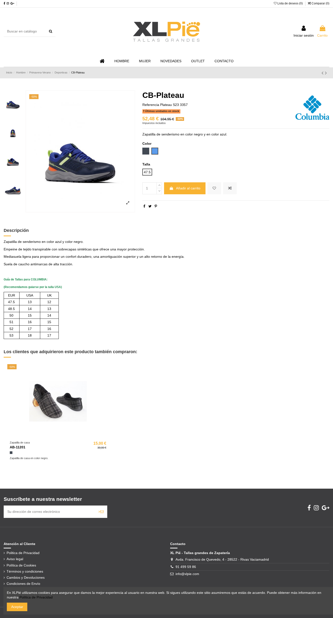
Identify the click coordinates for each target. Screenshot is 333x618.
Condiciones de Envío (23, 584)
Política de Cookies (21, 565)
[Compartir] (144, 206)
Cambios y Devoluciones (26, 577)
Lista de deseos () (290, 3)
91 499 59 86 (186, 567)
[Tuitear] (150, 206)
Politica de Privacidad (23, 553)
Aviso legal (15, 559)
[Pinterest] (156, 206)
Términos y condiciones (25, 571)
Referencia (150, 105)
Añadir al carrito (188, 188)
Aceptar (17, 607)
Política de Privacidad (36, 597)
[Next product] (326, 73)
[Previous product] (323, 73)
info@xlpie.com (187, 574)
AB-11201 (17, 447)
